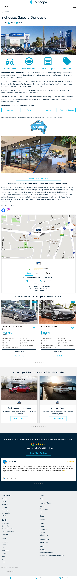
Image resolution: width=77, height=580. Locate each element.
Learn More (19, 418)
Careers (42, 532)
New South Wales (8, 532)
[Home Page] (38, 2)
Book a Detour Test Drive (38, 179)
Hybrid (4, 553)
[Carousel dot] (31, 362)
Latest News (44, 535)
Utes (3, 559)
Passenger (5, 550)
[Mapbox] (6, 257)
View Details (19, 356)
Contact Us (44, 529)
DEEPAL (4, 507)
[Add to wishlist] (34, 327)
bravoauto (6, 513)
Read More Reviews (38, 453)
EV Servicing (44, 509)
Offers (42, 499)
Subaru (4, 502)
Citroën (5, 510)
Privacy (42, 550)
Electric (4, 545)
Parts (29, 110)
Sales (29, 273)
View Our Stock (10, 69)
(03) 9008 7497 (47, 281)
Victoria (5, 535)
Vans (3, 556)
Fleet (4, 562)
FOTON (4, 516)
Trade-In (48, 110)
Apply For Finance (67, 110)
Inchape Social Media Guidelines (52, 555)
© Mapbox (71, 257)
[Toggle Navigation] (74, 6)
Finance (42, 519)
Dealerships (44, 542)
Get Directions (33, 281)
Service (10, 110)
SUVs (3, 548)
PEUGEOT (5, 504)
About (42, 526)
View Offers (67, 69)
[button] (38, 469)
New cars (5, 523)
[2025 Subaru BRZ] (19, 312)
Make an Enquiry (48, 69)
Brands (4, 499)
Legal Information (46, 553)
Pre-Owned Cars (8, 529)
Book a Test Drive (29, 69)
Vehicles (5, 542)
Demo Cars (6, 526)
